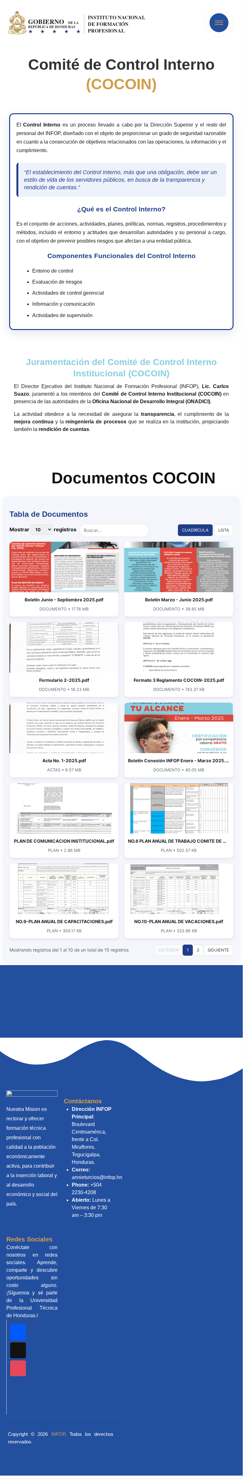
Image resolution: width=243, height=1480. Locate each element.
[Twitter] (18, 1386)
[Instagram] (18, 1368)
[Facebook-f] (18, 1332)
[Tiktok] (18, 1350)
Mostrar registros (42, 529)
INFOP (58, 1434)
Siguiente (218, 949)
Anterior (168, 949)
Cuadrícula (195, 530)
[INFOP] (77, 22)
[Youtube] (18, 1404)
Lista (223, 530)
